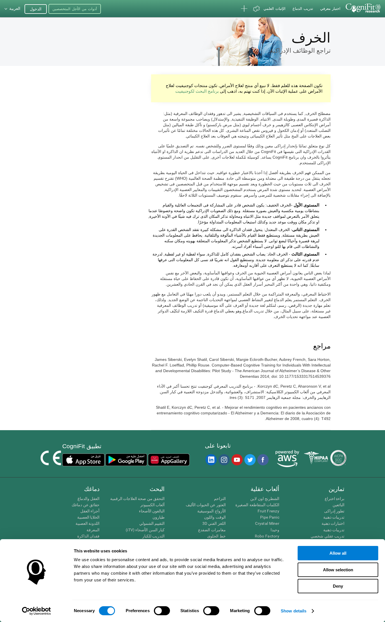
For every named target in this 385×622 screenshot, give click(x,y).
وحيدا (275, 530)
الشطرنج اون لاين (264, 498)
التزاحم (219, 498)
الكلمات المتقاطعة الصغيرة (257, 505)
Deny (338, 586)
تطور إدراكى (334, 511)
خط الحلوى (216, 536)
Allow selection (338, 569)
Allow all (337, 553)
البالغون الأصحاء (152, 511)
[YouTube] (237, 459)
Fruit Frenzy (268, 511)
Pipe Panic (269, 517)
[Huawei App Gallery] (169, 460)
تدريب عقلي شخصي (327, 536)
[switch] (162, 610)
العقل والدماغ (88, 498)
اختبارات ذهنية (333, 523)
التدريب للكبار (153, 536)
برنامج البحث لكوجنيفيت (197, 91)
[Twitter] (250, 459)
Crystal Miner (267, 523)
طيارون (158, 517)
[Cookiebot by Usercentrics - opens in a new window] (36, 611)
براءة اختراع (334, 498)
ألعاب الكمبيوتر (152, 505)
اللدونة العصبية (87, 523)
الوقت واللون (214, 517)
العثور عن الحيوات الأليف (205, 505)
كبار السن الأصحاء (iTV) (145, 530)
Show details (293, 610)
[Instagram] (224, 459)
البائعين (338, 505)
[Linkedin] (211, 459)
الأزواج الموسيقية (211, 511)
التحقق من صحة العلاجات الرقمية (137, 498)
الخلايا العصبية (88, 517)
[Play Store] (126, 460)
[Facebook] (263, 459)
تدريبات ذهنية (333, 517)
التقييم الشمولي (152, 523)
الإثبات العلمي (275, 8)
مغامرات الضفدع (211, 530)
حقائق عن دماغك (85, 505)
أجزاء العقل (89, 511)
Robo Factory (267, 536)
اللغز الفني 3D (213, 523)
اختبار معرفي (330, 8)
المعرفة (93, 530)
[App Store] (83, 460)
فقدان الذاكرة (88, 536)
